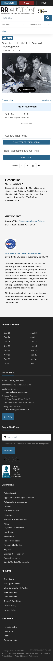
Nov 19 (7, 355)
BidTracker (9, 631)
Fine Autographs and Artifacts (32, 221)
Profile (7, 636)
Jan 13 (34, 333)
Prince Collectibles (12, 541)
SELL (26, 3)
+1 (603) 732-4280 (22, 385)
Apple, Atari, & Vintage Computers (19, 497)
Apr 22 (33, 363)
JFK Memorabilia (11, 511)
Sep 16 (7, 333)
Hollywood (8, 506)
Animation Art (10, 493)
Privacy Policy (10, 610)
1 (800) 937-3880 (16, 380)
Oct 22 (7, 346)
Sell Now (8, 417)
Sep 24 (7, 337)
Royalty (7, 549)
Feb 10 (34, 341)
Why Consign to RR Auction (16, 588)
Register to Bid (10, 627)
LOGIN (44, 3)
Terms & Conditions (12, 601)
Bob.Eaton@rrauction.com (17, 409)
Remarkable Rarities (13, 545)
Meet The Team (11, 592)
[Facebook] (21, 165)
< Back (5, 31)
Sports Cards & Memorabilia (16, 562)
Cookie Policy (10, 605)
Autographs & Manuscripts (16, 502)
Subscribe (8, 450)
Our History (9, 579)
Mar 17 (34, 350)
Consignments (10, 640)
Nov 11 (7, 350)
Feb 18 (34, 346)
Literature (8, 515)
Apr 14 (33, 359)
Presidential (9, 536)
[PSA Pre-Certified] (10, 244)
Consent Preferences (29, 656)
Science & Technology (14, 554)
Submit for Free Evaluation (26, 142)
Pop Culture (9, 532)
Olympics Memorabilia (14, 527)
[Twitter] (27, 165)
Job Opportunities (12, 583)
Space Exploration (12, 558)
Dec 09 (7, 359)
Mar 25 (34, 355)
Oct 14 (7, 341)
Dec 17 (7, 363)
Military (7, 524)
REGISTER (9, 3)
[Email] (38, 165)
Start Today (26, 157)
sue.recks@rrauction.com (17, 392)
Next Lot (45, 100)
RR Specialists (10, 597)
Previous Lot (7, 100)
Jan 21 (34, 337)
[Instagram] (33, 165)
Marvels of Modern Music (15, 519)
